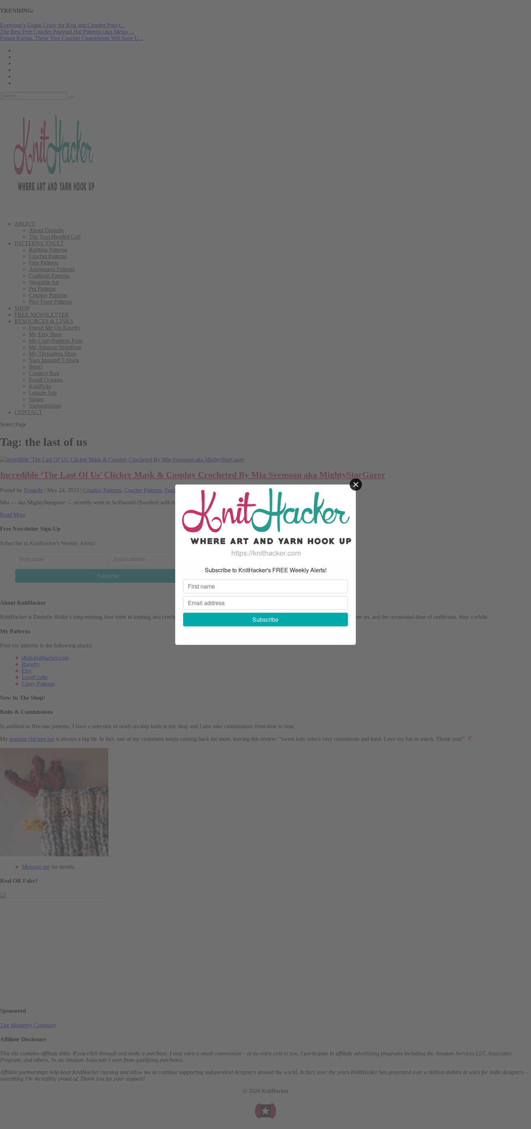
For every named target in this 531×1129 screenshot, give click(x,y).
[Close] (356, 484)
